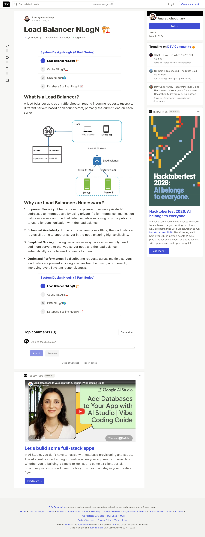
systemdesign (33, 37)
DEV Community (179, 46)
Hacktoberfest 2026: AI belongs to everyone (170, 213)
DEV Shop (112, 516)
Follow (174, 26)
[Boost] (7, 80)
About (169, 511)
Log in (171, 4)
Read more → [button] (34, 480)
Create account (190, 4)
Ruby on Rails (96, 527)
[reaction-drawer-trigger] (7, 47)
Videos (60, 511)
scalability (51, 37)
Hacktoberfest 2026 (160, 232)
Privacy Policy (104, 520)
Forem (68, 524)
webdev (65, 37)
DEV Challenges (36, 511)
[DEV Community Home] (6, 4)
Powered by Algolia (101, 4)
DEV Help (95, 511)
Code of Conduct (70, 362)
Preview (52, 353)
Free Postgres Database (92, 516)
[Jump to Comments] (7, 58)
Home (23, 511)
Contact (179, 511)
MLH (122, 516)
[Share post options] (7, 89)
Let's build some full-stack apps (59, 448)
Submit (36, 353)
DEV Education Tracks (77, 511)
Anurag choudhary (43, 17)
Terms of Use (120, 520)
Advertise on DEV (111, 511)
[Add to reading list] (7, 70)
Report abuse (90, 362)
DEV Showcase (156, 511)
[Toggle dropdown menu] (140, 375)
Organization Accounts (134, 511)
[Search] (15, 4)
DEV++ (50, 511)
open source (84, 524)
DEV (114, 524)
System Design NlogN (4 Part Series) (68, 52)
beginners (79, 37)
